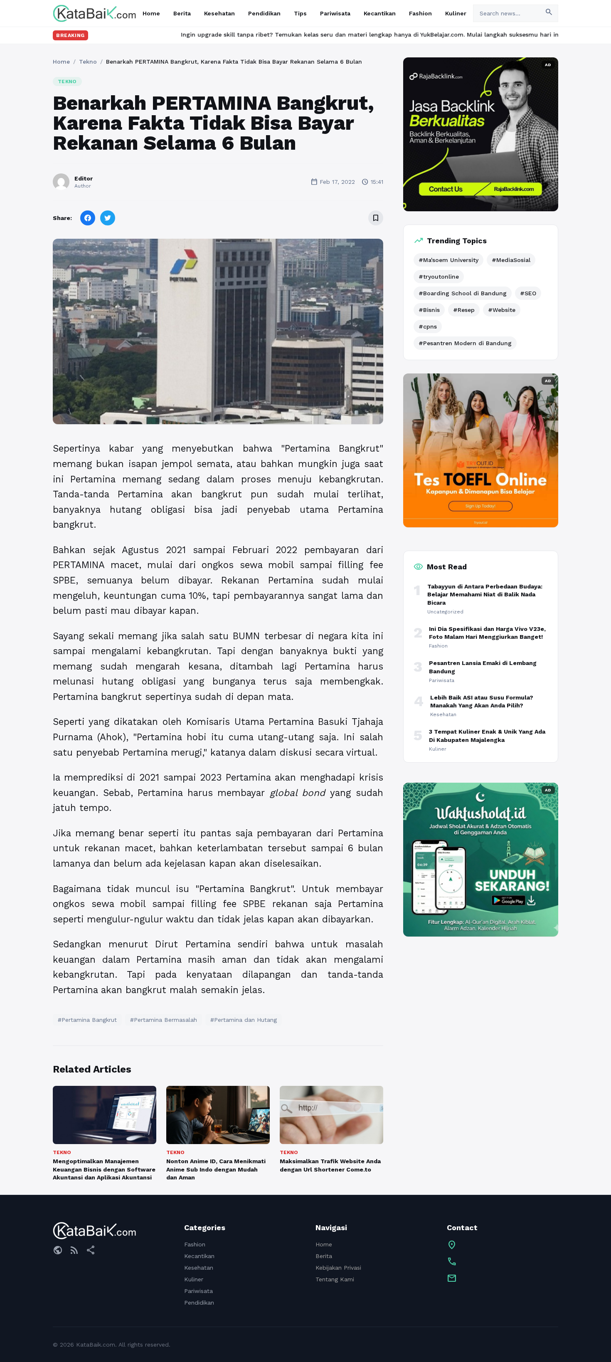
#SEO (528, 293)
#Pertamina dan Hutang (243, 1019)
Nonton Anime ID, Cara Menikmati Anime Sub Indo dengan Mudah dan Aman (216, 1169)
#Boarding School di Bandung (463, 293)
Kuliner (455, 13)
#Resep (464, 310)
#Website (501, 310)
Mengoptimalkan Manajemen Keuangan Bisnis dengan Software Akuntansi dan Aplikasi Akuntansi (104, 1169)
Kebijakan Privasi (338, 1267)
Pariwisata (335, 13)
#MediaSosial (511, 260)
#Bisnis (429, 310)
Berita (182, 13)
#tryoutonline (439, 276)
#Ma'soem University (448, 260)
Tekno (88, 61)
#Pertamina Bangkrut (87, 1019)
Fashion (420, 13)
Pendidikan (264, 13)
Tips (300, 13)
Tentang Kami (334, 1279)
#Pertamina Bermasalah (163, 1019)
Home (151, 13)
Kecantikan (380, 13)
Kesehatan (219, 13)
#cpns (428, 326)
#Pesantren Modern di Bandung (465, 343)
